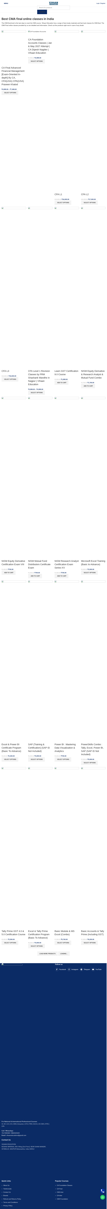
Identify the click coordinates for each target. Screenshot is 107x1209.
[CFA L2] (93, 109)
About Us (6, 1185)
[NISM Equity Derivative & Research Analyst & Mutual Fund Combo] (93, 285)
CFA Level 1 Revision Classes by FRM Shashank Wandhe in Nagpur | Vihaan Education (39, 378)
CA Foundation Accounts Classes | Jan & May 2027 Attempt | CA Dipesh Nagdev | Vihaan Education (40, 46)
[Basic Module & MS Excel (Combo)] (67, 845)
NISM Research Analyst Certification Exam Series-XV (67, 564)
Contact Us (7, 1192)
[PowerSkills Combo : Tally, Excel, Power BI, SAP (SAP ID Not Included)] (93, 659)
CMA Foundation (62, 1199)
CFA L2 (85, 194)
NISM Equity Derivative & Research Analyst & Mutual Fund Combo (93, 374)
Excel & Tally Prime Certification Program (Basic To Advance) (38, 934)
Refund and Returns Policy (12, 1199)
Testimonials (7, 1189)
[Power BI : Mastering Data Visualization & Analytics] (67, 659)
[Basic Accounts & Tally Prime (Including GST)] (93, 845)
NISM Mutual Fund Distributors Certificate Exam (39, 564)
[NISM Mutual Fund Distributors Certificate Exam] (40, 475)
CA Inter (59, 1195)
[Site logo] (53, 3)
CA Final (59, 1189)
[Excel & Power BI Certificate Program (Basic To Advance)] (14, 659)
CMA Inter (60, 1192)
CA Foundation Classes (64, 1185)
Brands (5, 1195)
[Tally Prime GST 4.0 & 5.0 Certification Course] (14, 845)
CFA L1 (58, 194)
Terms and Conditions (10, 1202)
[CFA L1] (67, 109)
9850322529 (15, 1133)
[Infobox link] (100, 3)
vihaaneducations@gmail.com (16, 1135)
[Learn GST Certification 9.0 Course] (67, 285)
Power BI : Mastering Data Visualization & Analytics (65, 747)
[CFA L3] (14, 285)
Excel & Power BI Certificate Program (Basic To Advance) (11, 747)
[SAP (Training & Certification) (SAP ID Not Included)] (40, 659)
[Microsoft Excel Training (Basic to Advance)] (93, 475)
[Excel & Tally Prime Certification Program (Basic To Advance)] (40, 845)
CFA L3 (5, 371)
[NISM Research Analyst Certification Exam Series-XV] (67, 475)
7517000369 (6, 1133)
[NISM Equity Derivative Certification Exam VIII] (14, 475)
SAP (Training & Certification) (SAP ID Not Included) (39, 747)
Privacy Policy (7, 1205)
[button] (61, 383)
